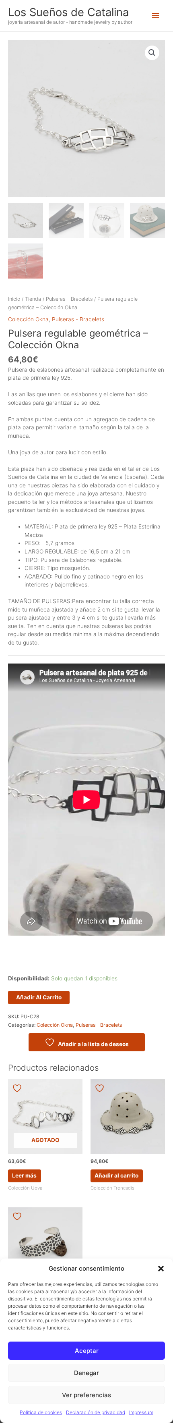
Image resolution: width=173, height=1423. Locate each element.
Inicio (14, 299)
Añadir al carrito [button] (116, 1175)
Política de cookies (41, 1412)
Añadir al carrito (39, 997)
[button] (161, 1269)
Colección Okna (28, 319)
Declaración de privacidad (95, 1412)
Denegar (86, 1373)
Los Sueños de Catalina (68, 12)
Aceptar (87, 1350)
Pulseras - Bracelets (69, 299)
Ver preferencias (86, 1395)
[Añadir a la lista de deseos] (18, 1088)
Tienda (33, 299)
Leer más (24, 1175)
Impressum (141, 1412)
